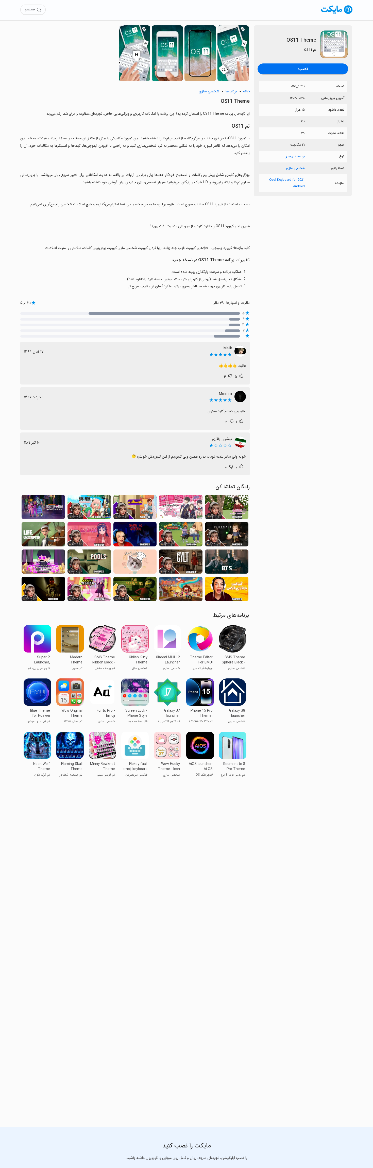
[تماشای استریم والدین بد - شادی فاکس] (135, 590)
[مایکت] (337, 14)
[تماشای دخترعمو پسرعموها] (180, 590)
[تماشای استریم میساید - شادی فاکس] (89, 535)
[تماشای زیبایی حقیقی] (180, 508)
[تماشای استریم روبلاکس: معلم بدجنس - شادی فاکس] (89, 590)
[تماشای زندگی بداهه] (43, 535)
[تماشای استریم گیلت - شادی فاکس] (180, 563)
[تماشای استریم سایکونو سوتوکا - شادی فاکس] (135, 535)
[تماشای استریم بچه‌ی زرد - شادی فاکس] (43, 590)
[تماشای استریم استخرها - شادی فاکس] (89, 563)
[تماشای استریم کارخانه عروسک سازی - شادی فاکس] (226, 535)
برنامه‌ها (231, 91)
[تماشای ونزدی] (43, 563)
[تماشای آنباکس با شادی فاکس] (226, 590)
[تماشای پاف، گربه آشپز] (135, 563)
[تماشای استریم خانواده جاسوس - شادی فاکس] (89, 508)
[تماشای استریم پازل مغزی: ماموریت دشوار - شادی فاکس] (180, 535)
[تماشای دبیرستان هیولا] (43, 508)
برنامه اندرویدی (294, 156)
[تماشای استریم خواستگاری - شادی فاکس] (135, 508)
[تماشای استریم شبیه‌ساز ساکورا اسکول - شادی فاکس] (226, 508)
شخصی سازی (295, 168)
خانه (246, 91)
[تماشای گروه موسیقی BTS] (226, 563)
